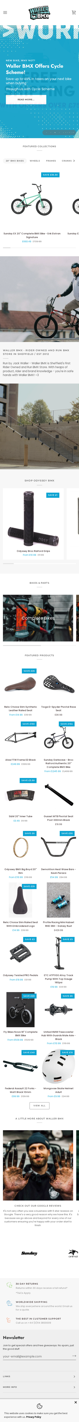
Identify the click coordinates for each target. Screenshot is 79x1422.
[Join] (73, 1356)
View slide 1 (46, 132)
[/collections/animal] (49, 1253)
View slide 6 (67, 132)
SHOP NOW (26, 98)
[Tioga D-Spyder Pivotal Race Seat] (58, 684)
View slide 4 (59, 132)
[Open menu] (8, 12)
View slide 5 (63, 132)
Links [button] (6, 1376)
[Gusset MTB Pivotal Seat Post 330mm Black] (58, 794)
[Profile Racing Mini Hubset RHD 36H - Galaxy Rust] (58, 900)
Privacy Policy (33, 1417)
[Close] (76, 1402)
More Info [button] (10, 1387)
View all (39, 1105)
